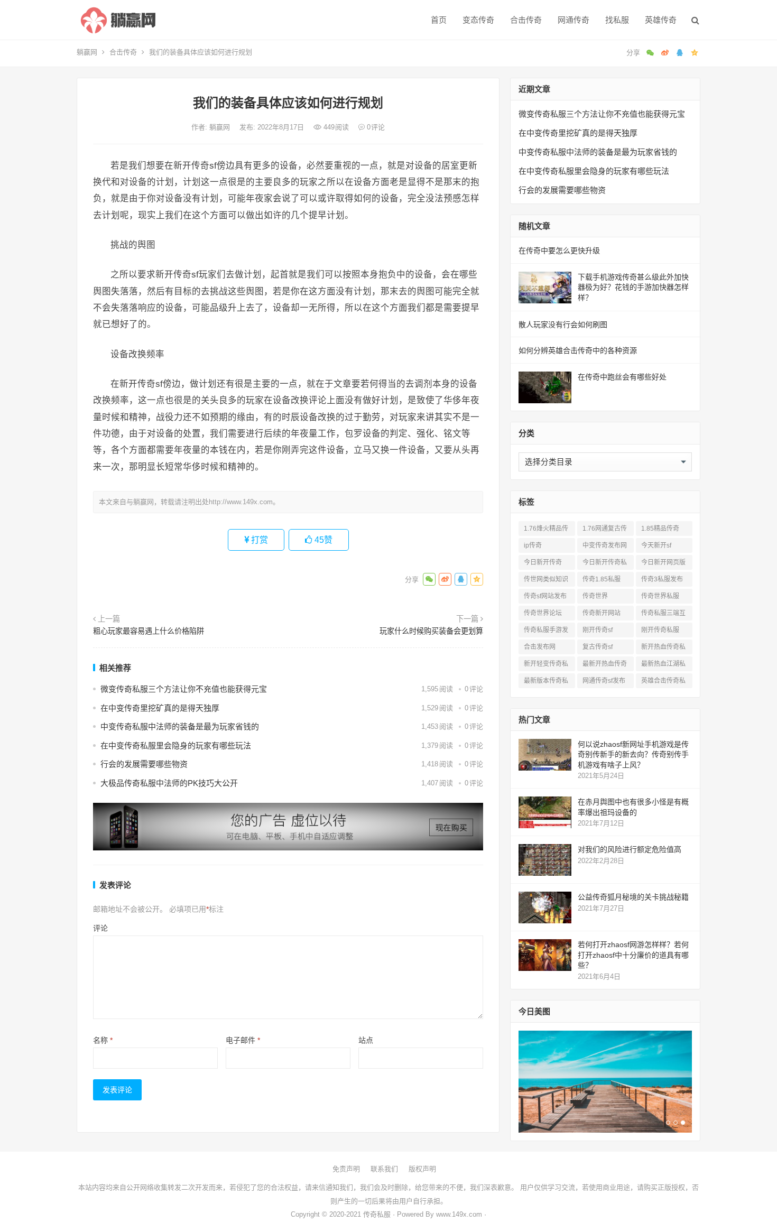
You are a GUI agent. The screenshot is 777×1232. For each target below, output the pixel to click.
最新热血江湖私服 (663, 665)
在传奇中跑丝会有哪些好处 (622, 377)
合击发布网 (540, 647)
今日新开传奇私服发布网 (604, 564)
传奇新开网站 (601, 613)
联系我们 (384, 1169)
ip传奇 (533, 545)
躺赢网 (87, 52)
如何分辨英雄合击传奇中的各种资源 (578, 350)
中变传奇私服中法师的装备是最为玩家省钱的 (179, 726)
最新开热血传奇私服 (604, 665)
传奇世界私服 (660, 596)
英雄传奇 (661, 19)
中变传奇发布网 (604, 545)
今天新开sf (656, 545)
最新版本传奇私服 (546, 682)
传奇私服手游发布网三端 (546, 631)
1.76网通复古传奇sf (604, 530)
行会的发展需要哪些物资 (144, 763)
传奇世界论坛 (543, 613)
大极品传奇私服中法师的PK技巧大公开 (169, 783)
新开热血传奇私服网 (663, 648)
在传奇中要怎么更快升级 (559, 250)
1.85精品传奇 (660, 528)
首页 (439, 19)
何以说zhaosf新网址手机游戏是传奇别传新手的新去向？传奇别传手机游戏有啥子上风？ (633, 754)
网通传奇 (573, 19)
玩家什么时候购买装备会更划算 (431, 631)
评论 (100, 928)
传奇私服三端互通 (663, 614)
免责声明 (346, 1169)
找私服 (617, 19)
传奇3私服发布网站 (662, 581)
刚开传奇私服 (660, 630)
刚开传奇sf (597, 630)
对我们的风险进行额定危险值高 (629, 849)
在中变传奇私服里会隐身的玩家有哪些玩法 (175, 745)
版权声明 (422, 1169)
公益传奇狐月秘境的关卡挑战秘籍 (633, 897)
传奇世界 (595, 596)
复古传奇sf (597, 647)
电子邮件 (243, 1040)
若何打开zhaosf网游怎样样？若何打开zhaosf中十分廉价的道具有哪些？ (633, 954)
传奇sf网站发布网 (545, 598)
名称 (103, 1040)
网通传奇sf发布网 (603, 682)
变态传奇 (478, 19)
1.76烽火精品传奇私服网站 (546, 530)
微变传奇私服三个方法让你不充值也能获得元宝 (183, 688)
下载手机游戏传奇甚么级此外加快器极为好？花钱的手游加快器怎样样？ (633, 287)
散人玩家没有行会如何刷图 (563, 324)
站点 (365, 1040)
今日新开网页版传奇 (663, 564)
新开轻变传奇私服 (546, 665)
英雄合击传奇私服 (663, 682)
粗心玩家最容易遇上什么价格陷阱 (148, 631)
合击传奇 (526, 19)
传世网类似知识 (546, 579)
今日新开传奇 (543, 562)
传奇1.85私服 (601, 579)
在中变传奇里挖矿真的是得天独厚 (159, 707)
